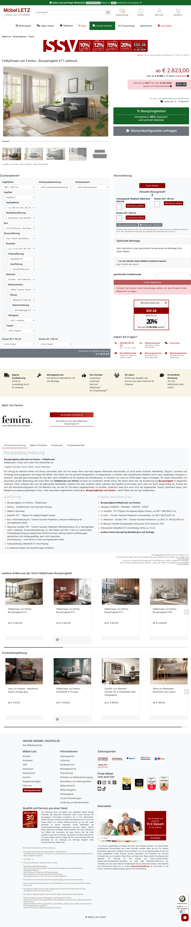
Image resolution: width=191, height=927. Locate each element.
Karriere (26, 777)
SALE (84, 25)
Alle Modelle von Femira (71, 415)
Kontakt (26, 756)
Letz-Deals (166, 25)
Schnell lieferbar (104, 25)
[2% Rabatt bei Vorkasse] (105, 759)
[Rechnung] (105, 766)
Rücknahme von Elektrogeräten (75, 781)
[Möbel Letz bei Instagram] (104, 782)
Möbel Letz (6, 37)
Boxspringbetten (20, 37)
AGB (25, 764)
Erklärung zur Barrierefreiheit (74, 802)
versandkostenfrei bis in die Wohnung (173, 98)
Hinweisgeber (67, 794)
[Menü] (186, 895)
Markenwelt (146, 25)
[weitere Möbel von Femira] (17, 420)
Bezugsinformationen (127, 225)
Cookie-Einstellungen (70, 798)
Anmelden (28, 760)
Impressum (28, 768)
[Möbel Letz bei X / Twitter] (109, 782)
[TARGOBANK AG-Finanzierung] (147, 759)
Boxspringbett (166, 481)
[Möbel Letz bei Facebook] (99, 782)
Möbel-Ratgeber (68, 789)
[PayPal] (133, 759)
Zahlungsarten (67, 756)
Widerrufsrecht (67, 785)
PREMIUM (68, 25)
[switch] (182, 911)
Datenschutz (29, 773)
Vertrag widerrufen (32, 790)
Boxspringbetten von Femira (100, 490)
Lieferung (64, 760)
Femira (31, 37)
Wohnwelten (25, 25)
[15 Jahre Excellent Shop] (126, 783)
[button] (141, 12)
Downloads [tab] (57, 445)
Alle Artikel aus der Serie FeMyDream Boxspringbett (71, 422)
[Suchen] (108, 12)
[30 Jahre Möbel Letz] (30, 819)
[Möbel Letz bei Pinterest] (114, 782)
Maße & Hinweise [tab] (38, 445)
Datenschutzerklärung (140, 866)
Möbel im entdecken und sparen (96, 2)
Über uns (27, 785)
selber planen (47, 25)
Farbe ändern (152, 185)
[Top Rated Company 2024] (139, 783)
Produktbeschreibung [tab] (14, 445)
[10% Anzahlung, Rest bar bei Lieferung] (119, 759)
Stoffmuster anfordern (151, 225)
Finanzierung (66, 773)
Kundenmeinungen (32, 781)
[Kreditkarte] (161, 759)
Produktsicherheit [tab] (76, 445)
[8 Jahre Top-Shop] (164, 783)
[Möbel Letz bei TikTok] (104, 788)
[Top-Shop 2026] (151, 783)
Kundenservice (67, 764)
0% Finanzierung (126, 25)
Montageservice (68, 768)
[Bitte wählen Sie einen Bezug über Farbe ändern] (119, 206)
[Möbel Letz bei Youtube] (99, 788)
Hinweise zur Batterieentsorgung (76, 777)
